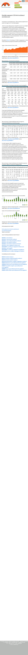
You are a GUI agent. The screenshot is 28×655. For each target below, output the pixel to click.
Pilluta (16, 3)
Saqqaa (17, 5)
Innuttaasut (18, 7)
